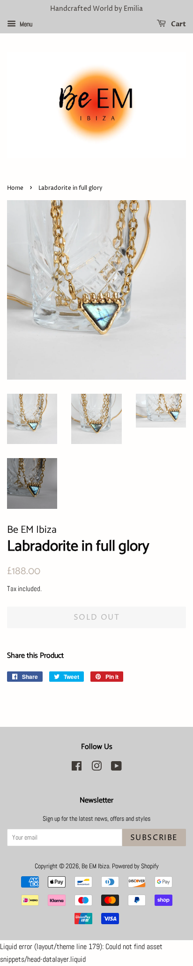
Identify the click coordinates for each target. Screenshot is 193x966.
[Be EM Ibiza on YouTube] (116, 768)
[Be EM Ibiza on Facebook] (76, 768)
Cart (178, 24)
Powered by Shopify (135, 866)
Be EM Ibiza (95, 866)
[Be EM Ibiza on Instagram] (96, 768)
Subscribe (154, 838)
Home (15, 188)
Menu (25, 24)
